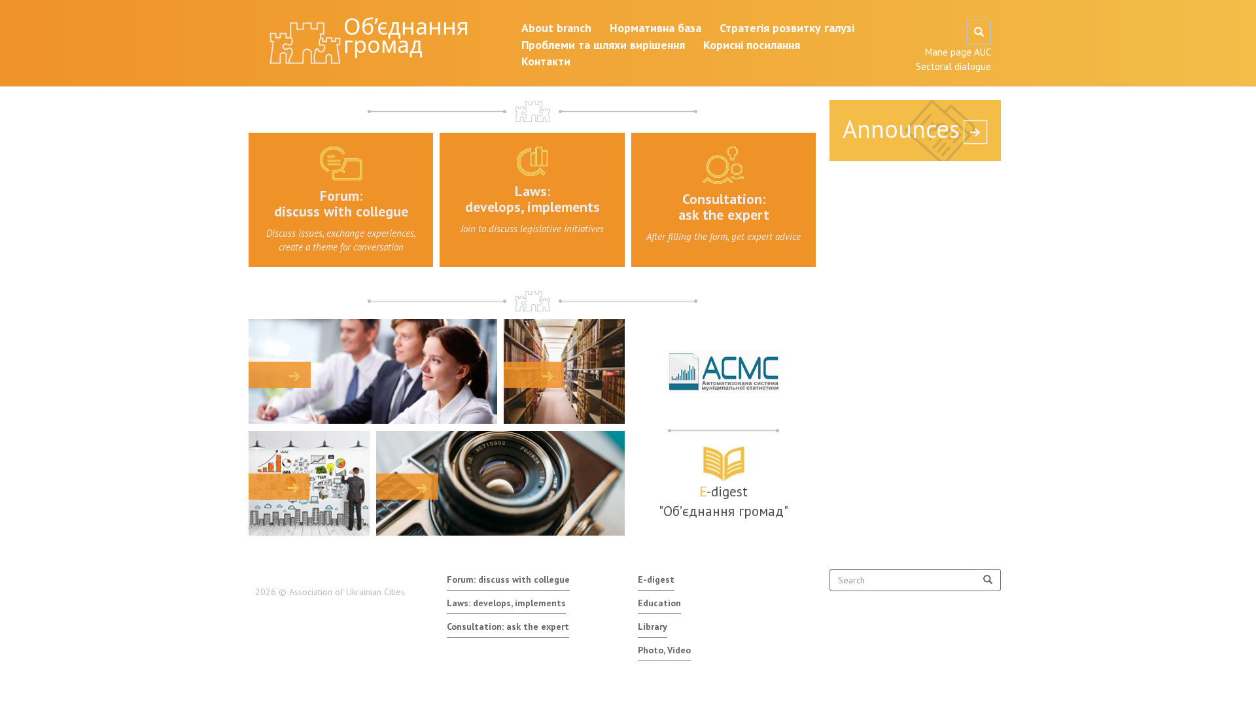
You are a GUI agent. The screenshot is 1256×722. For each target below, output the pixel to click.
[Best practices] (309, 483)
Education (659, 603)
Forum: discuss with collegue (508, 579)
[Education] (373, 371)
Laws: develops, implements (506, 603)
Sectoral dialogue (953, 66)
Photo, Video (664, 650)
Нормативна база (655, 27)
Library (652, 626)
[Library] (564, 371)
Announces (901, 128)
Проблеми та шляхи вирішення (603, 44)
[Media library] (500, 483)
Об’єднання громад (406, 35)
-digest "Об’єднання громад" (723, 501)
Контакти (545, 61)
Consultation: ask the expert (508, 626)
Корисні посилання (751, 44)
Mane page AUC (958, 52)
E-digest (656, 579)
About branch (556, 27)
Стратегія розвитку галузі (787, 27)
